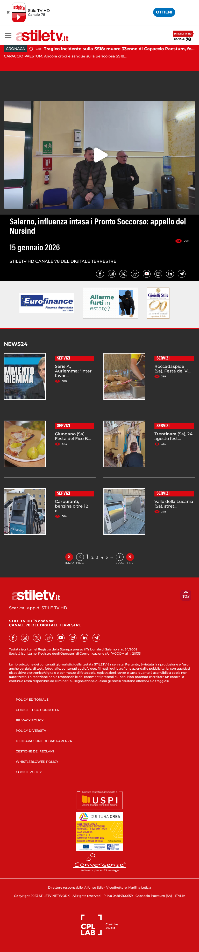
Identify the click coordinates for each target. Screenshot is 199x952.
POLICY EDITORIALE (32, 699)
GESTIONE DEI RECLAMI (35, 751)
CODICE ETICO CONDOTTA (37, 710)
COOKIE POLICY (29, 772)
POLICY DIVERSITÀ (31, 731)
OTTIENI (164, 12)
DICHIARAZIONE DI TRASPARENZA (44, 741)
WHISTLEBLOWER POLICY (37, 762)
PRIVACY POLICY (30, 720)
